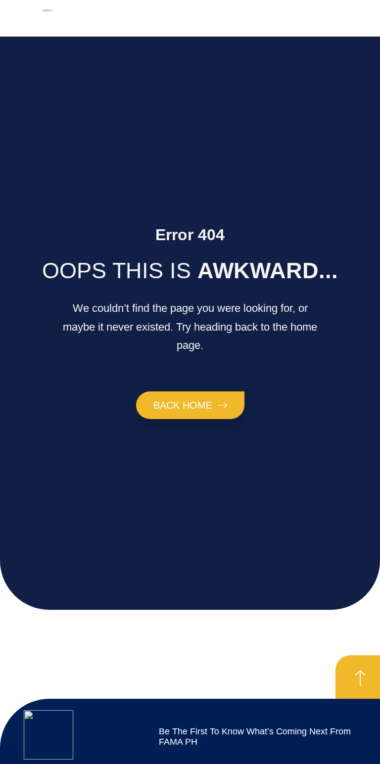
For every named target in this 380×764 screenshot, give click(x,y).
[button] (237, 23)
